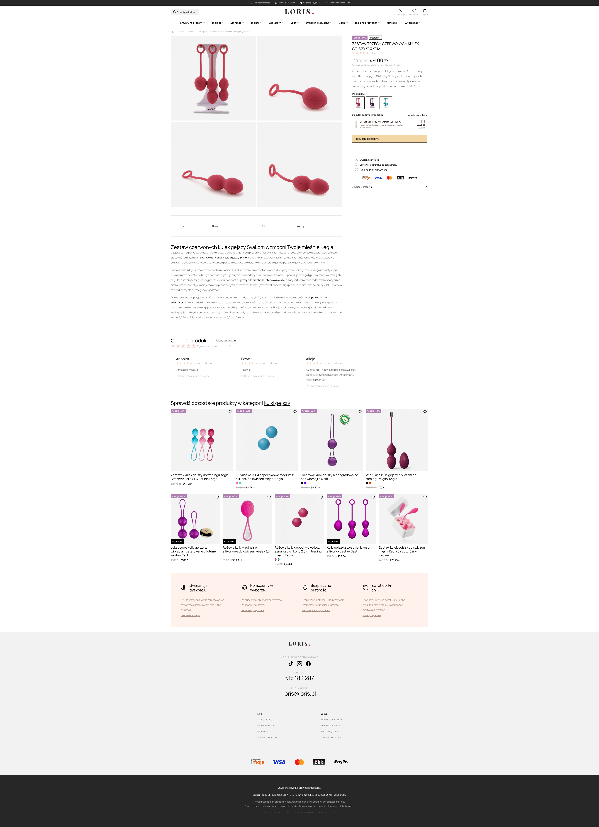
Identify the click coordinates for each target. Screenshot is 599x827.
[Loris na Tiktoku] (290, 664)
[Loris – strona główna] (299, 12)
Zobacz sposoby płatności (316, 610)
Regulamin (262, 731)
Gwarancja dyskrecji (312, 3)
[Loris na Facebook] (308, 664)
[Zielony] (386, 102)
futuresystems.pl (324, 812)
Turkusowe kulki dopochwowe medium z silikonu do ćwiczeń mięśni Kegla (265, 477)
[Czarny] (302, 483)
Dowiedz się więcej (191, 615)
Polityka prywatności (267, 737)
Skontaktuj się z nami (252, 610)
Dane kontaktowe (266, 725)
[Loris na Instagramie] (299, 664)
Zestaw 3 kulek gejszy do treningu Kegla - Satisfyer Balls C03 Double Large (200, 477)
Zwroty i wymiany (372, 615)
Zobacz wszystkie (226, 340)
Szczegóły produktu (362, 186)
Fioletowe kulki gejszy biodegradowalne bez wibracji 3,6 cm (329, 477)
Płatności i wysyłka (330, 725)
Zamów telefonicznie (331, 719)
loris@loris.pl (299, 693)
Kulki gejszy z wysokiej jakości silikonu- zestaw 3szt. (348, 549)
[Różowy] (237, 483)
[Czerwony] (358, 102)
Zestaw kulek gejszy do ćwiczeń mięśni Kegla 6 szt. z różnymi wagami (402, 551)
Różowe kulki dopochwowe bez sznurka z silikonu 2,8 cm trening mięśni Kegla (298, 551)
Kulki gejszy (277, 403)
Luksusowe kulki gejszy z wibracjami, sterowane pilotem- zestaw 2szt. (193, 551)
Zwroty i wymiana (329, 731)
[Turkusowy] (240, 483)
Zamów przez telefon (261, 3)
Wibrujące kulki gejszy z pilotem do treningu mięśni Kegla (391, 477)
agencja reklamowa (301, 812)
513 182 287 (299, 678)
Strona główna (264, 719)
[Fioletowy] (372, 102)
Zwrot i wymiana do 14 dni (339, 3)
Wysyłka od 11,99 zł (287, 3)
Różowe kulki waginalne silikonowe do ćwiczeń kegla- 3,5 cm (246, 551)
